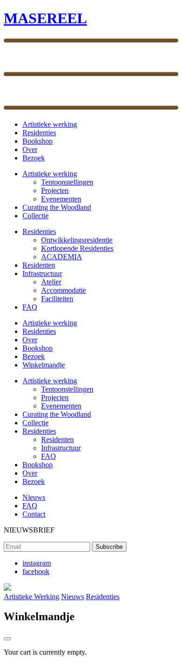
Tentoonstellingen (67, 182)
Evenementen (61, 199)
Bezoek (33, 158)
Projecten (55, 190)
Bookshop (37, 141)
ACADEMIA (61, 257)
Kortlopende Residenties (77, 248)
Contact (33, 514)
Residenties (39, 133)
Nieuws (33, 497)
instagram (36, 563)
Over (29, 149)
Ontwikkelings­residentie (76, 240)
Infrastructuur (42, 273)
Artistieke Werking (31, 597)
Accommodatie (63, 290)
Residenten (38, 265)
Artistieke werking (49, 124)
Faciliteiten (57, 299)
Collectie (35, 216)
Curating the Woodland (56, 207)
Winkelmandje (43, 365)
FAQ (29, 307)
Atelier (51, 282)
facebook (35, 571)
